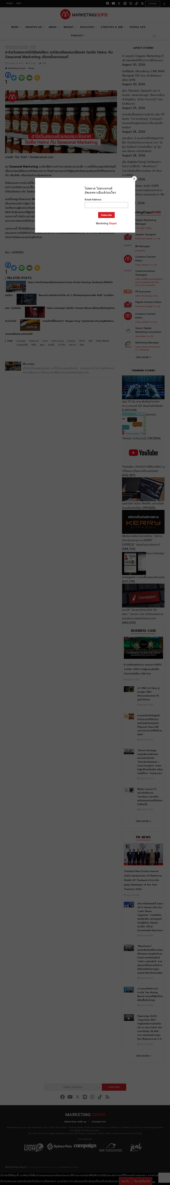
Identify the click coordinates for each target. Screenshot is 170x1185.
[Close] (134, 178)
